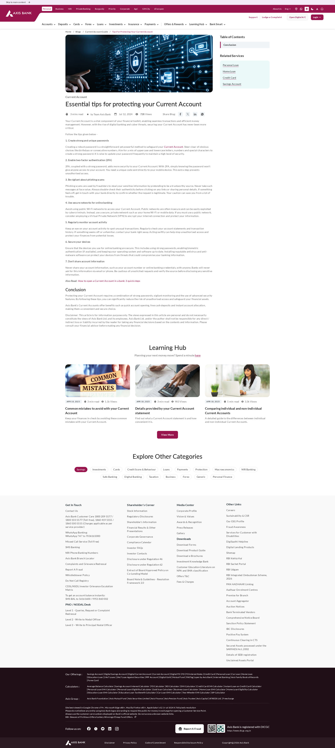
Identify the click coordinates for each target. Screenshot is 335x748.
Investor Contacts (137, 553)
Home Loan (229, 71)
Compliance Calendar (139, 542)
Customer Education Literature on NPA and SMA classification (196, 569)
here (197, 355)
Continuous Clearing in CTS (241, 640)
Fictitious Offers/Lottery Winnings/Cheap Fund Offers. (106, 717)
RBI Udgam (232, 569)
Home (68, 31)
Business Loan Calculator (186, 689)
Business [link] (59, 9)
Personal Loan (231, 65)
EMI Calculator (188, 686)
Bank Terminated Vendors (240, 612)
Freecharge (228, 698)
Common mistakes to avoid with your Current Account (97, 410)
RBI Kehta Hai (234, 558)
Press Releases (185, 527)
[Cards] (82, 24)
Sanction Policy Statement (241, 623)
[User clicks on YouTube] (103, 729)
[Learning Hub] (206, 24)
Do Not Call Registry (77, 580)
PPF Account (152, 677)
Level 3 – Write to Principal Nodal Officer (88, 625)
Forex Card (93, 680)
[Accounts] (54, 24)
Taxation (153, 476)
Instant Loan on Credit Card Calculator (243, 686)
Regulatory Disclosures (140, 516)
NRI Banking (248, 469)
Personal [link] (47, 9)
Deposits (63, 24)
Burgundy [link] (99, 9)
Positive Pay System (237, 634)
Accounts (47, 24)
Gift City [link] (146, 9)
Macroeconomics (224, 469)
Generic (201, 476)
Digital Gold (165, 677)
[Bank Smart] (224, 24)
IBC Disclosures (235, 628)
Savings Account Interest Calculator (132, 686)
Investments (116, 24)
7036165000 (93, 535)
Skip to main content (16, 2)
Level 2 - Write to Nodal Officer (83, 619)
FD (183, 674)
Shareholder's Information (142, 521)
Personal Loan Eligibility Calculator (134, 689)
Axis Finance (157, 698)
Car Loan (236, 674)
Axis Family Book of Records (245, 677)
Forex (88, 24)
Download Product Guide (191, 550)
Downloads (184, 538)
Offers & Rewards (174, 24)
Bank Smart (216, 24)
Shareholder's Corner (141, 505)
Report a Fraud (192, 728)
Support (253, 17)
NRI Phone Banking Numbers (81, 552)
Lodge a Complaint (272, 17)
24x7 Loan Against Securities (130, 677)
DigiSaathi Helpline (237, 541)
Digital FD (175, 674)
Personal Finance (222, 476)
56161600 (85, 598)
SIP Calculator (218, 692)
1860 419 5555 (103, 519)
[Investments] (124, 24)
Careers (230, 510)
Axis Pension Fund (173, 698)
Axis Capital (202, 698)
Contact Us (71, 510)
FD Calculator (157, 686)
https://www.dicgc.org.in (239, 730)
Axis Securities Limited (139, 698)
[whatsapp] (301, 9)
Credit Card (229, 77)
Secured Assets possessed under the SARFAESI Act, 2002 (246, 647)
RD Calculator (172, 686)
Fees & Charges (185, 581)
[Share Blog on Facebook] (180, 114)
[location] (296, 9)
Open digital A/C (297, 17)
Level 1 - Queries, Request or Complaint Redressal (87, 612)
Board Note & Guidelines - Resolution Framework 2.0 (148, 581)
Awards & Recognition (189, 521)
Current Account (173, 146)
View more (167, 434)
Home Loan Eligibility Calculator (242, 689)
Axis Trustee (189, 698)
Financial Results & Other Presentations (141, 529)
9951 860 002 (100, 598)
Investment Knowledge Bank (193, 561)
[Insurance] (141, 24)
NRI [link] (70, 9)
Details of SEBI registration (241, 654)
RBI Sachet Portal (236, 563)
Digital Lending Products (240, 547)
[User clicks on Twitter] (96, 729)
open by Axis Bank (203, 677)
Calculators (72, 686)
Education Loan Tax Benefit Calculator (137, 692)
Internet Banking (222, 677)
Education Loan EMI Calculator (103, 692)
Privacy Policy (130, 742)
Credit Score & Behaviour (141, 469)
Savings (81, 469)
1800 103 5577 (73, 519)
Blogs (78, 31)
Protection (201, 469)
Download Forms (186, 544)
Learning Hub (196, 24)
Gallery (181, 533)
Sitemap (230, 552)
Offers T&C (183, 576)
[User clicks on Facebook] (89, 729)
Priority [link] (112, 9)
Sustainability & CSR (237, 515)
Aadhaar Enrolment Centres (242, 589)
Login (315, 17)
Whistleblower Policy (77, 575)
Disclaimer (110, 742)
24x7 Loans (109, 677)
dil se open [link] (159, 9)
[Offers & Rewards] (186, 24)
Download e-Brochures (190, 555)
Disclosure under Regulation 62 (144, 564)
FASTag (189, 677)
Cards (76, 24)
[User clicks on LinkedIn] (110, 729)
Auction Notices (235, 606)
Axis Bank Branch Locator (79, 558)
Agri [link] (136, 9)
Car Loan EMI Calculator (169, 692)
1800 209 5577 (103, 516)
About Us (277, 9)
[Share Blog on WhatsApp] (202, 114)
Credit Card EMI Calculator (210, 686)
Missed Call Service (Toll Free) (82, 541)
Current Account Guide (96, 31)
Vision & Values (185, 516)
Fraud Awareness (236, 526)
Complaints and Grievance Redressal (85, 563)
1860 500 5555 (73, 523)
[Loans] (105, 24)
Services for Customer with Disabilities (241, 534)
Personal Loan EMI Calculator (102, 689)
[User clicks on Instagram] (117, 729)
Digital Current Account (139, 674)
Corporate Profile (187, 510)
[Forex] (93, 24)
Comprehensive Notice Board (242, 617)
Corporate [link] (125, 9)
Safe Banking (110, 476)
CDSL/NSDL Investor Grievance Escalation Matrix (89, 588)
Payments (150, 24)
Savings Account (232, 83)
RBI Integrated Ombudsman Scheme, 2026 (246, 577)
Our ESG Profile (235, 521)
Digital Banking (133, 476)
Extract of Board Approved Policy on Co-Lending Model (147, 572)
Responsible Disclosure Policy (188, 742)
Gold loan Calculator (163, 689)
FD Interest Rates (194, 674)
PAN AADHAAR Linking (240, 584)
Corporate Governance (140, 536)
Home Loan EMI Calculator (213, 689)
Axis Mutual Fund (118, 698)
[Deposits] (70, 24)
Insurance (133, 24)
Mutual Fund (178, 677)
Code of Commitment (155, 742)
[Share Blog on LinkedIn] (195, 114)
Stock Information (137, 510)
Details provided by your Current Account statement (164, 410)
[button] (288, 9)
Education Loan (95, 677)
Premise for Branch (237, 595)
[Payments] (157, 24)
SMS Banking (72, 547)
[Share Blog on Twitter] (187, 114)
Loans (100, 24)
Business (171, 476)
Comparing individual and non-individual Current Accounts (233, 410)
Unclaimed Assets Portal (240, 660)
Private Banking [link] (83, 9)
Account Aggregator (237, 600)
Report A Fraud (74, 569)
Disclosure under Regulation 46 (144, 559)
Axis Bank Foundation (97, 698)
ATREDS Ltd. (215, 698)
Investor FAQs (135, 547)
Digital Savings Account (115, 674)
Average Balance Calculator (100, 686)
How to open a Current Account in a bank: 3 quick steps (109, 280)
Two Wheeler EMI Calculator (196, 692)
